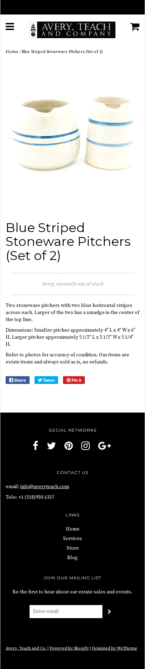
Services (72, 538)
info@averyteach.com (44, 487)
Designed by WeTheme (114, 648)
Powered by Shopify (69, 648)
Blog (72, 558)
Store (73, 548)
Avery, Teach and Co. (26, 648)
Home (12, 51)
